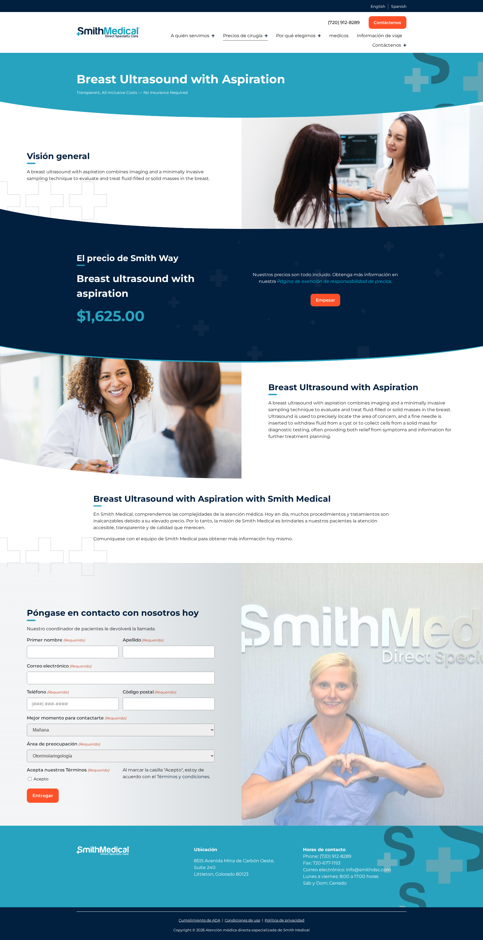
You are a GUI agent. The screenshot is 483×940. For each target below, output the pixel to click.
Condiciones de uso (242, 920)
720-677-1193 (326, 863)
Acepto (41, 779)
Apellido (143, 640)
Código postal (149, 692)
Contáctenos (386, 45)
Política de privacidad (284, 920)
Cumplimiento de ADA (199, 920)
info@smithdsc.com (368, 869)
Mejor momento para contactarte (76, 718)
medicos (339, 35)
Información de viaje (379, 35)
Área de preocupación (63, 744)
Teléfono (47, 692)
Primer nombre (56, 640)
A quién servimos (190, 35)
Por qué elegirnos (296, 35)
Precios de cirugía (242, 35)
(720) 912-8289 (344, 22)
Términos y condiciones (183, 776)
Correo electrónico (59, 666)
